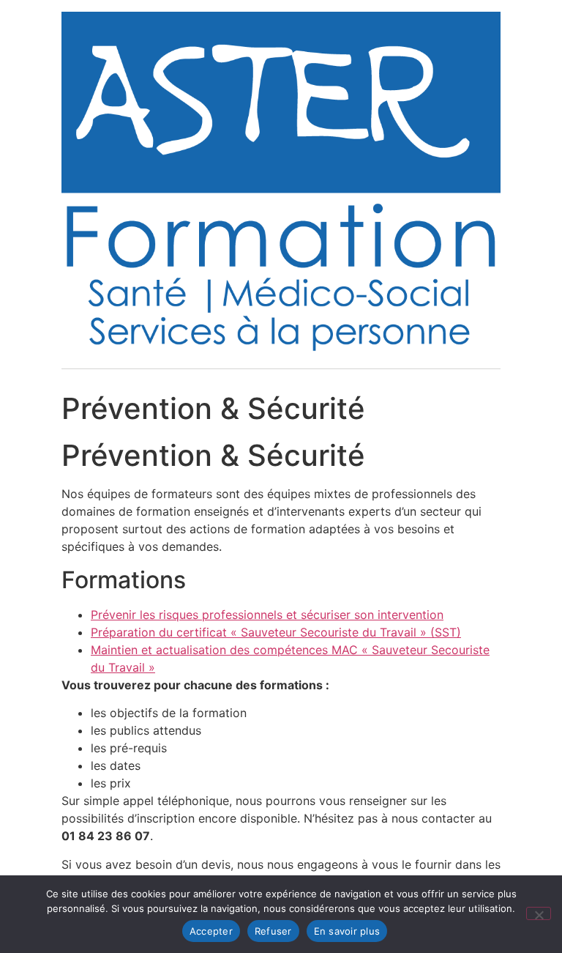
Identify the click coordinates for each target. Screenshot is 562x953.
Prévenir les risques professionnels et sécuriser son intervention (267, 614)
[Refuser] (538, 913)
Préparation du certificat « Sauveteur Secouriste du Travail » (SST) (276, 632)
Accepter (211, 931)
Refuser (273, 931)
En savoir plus (347, 931)
